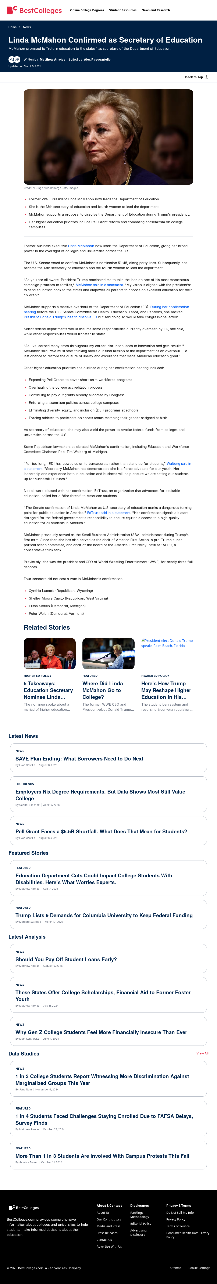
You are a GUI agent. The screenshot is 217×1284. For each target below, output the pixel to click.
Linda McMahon (81, 246)
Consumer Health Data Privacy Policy (187, 1235)
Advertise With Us (109, 1246)
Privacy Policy (175, 1219)
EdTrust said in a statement (108, 513)
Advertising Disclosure (138, 1232)
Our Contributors (109, 1219)
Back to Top (194, 77)
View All (202, 1053)
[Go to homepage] (34, 10)
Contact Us (104, 1240)
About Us (103, 1213)
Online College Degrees (87, 10)
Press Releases (107, 1233)
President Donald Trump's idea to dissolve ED (60, 317)
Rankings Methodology (139, 1215)
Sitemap (176, 1268)
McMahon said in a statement (99, 285)
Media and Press (108, 1226)
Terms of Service (178, 1226)
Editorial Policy (140, 1224)
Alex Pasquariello (97, 59)
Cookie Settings (199, 1268)
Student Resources (122, 10)
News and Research (156, 10)
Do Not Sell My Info (180, 1213)
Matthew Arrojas (52, 59)
